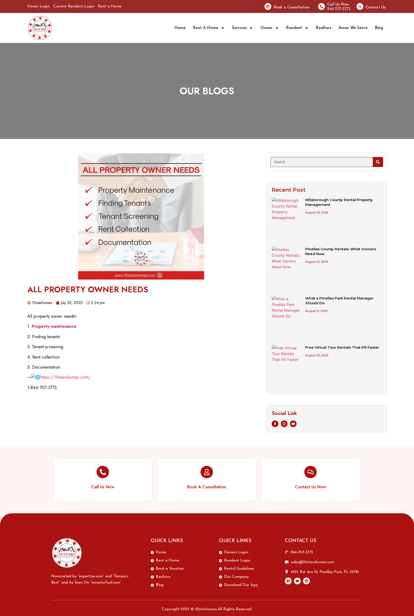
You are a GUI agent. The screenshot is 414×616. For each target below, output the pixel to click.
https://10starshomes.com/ (65, 377)
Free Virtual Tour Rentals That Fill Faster (342, 347)
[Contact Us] (359, 6)
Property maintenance (54, 326)
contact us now (310, 487)
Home (180, 28)
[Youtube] (293, 423)
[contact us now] (310, 472)
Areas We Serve (353, 28)
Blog (379, 28)
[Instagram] (284, 423)
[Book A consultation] (207, 472)
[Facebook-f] (275, 423)
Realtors (323, 28)
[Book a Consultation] (267, 6)
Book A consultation (206, 487)
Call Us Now (338, 4)
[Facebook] (288, 581)
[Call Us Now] (321, 6)
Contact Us (375, 7)
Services (239, 28)
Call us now (103, 487)
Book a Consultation (292, 7)
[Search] (378, 162)
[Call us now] (103, 472)
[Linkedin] (306, 581)
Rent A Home (205, 28)
